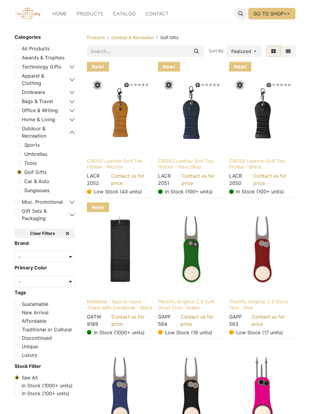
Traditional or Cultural (47, 329)
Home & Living (38, 119)
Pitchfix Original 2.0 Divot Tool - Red (258, 304)
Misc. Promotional (42, 202)
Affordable (34, 321)
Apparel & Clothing (33, 79)
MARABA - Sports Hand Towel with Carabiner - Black (120, 304)
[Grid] (273, 51)
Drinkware (33, 92)
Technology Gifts (41, 67)
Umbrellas (35, 154)
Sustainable (35, 304)
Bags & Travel (37, 101)
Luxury (29, 355)
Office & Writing (40, 110)
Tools (30, 163)
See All (30, 378)
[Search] (196, 51)
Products (96, 37)
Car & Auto (36, 181)
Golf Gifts (35, 172)
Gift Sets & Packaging (34, 214)
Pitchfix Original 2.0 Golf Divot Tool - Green (186, 304)
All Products (36, 48)
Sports (32, 145)
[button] (240, 13)
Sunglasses (37, 190)
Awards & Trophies (43, 58)
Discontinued (37, 338)
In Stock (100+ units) (46, 393)
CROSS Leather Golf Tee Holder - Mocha (114, 164)
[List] (288, 51)
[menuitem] (60, 14)
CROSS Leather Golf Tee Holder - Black (257, 164)
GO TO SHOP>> (271, 14)
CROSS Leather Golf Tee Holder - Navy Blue (185, 164)
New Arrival (35, 312)
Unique (30, 346)
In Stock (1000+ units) (47, 385)
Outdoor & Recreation (34, 132)
